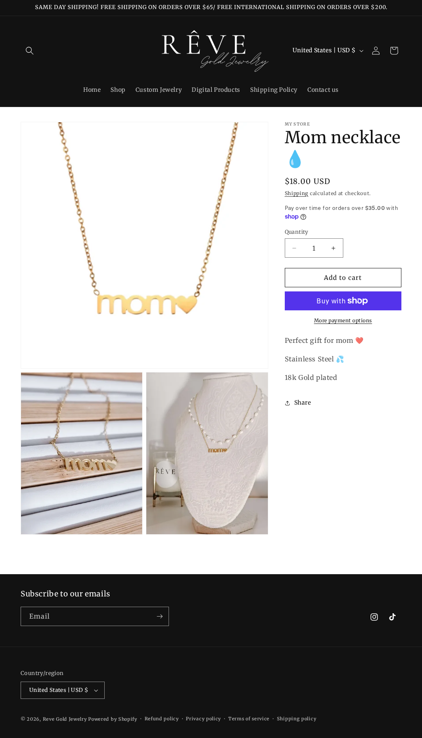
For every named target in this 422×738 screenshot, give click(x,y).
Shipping (297, 193)
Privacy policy (203, 719)
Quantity (297, 231)
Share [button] (302, 402)
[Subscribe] (159, 616)
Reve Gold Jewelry (65, 719)
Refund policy (162, 719)
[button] (30, 51)
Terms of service (249, 719)
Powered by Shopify (112, 719)
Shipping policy (296, 719)
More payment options (343, 320)
